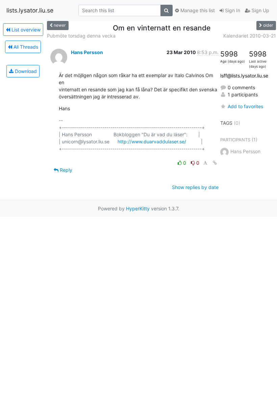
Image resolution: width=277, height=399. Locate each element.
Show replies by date (195, 187)
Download (25, 71)
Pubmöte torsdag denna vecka (81, 36)
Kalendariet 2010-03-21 (249, 36)
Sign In (232, 10)
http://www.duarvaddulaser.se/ (152, 141)
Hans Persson (87, 52)
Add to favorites (245, 106)
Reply (65, 170)
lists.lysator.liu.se (29, 10)
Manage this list (197, 10)
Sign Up (259, 10)
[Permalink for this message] (215, 163)
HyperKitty (138, 208)
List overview (25, 29)
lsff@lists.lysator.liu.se (244, 75)
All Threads (25, 47)
